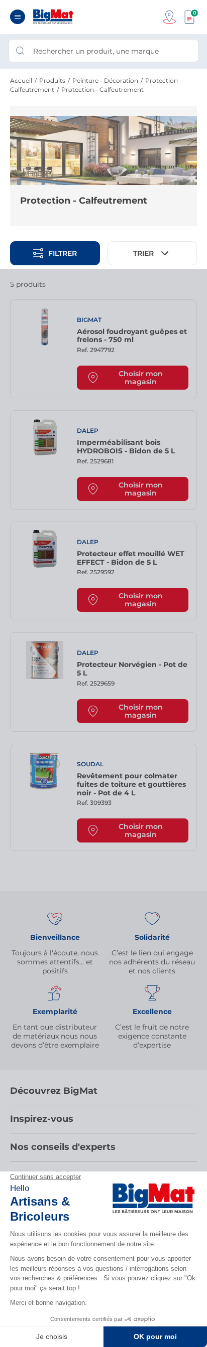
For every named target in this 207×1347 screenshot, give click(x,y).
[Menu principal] (17, 17)
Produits (52, 80)
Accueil (21, 80)
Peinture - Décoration (105, 80)
